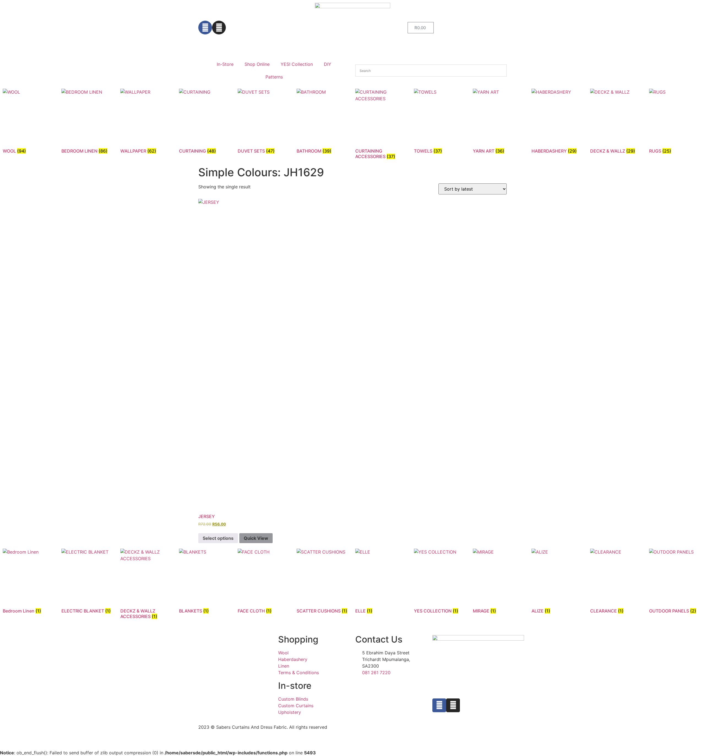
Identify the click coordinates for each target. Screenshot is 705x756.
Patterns (274, 77)
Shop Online (257, 64)
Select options (218, 538)
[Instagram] (219, 27)
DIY (327, 64)
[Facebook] (205, 27)
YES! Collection (297, 64)
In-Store (225, 64)
